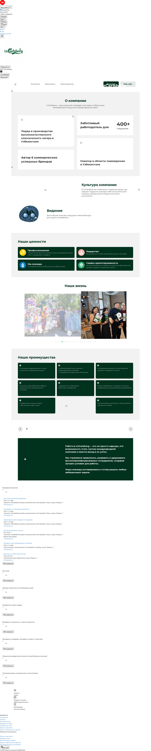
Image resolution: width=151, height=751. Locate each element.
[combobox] (4, 747)
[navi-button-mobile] (2, 36)
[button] (2, 29)
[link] (3, 21)
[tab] (5, 74)
